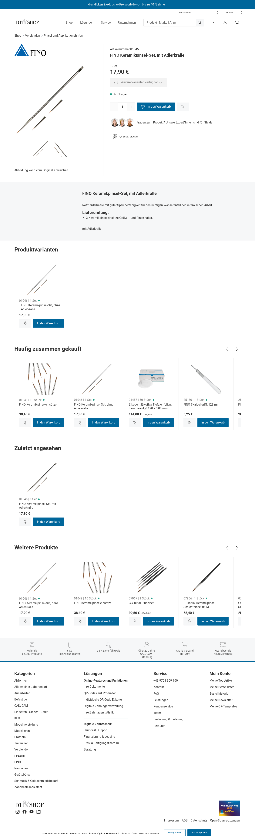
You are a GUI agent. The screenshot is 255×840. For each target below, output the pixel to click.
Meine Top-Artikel (221, 680)
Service (106, 22)
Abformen (21, 680)
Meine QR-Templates (223, 706)
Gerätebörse (22, 774)
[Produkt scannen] (213, 22)
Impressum (171, 820)
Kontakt (158, 687)
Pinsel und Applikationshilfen (63, 35)
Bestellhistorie (219, 693)
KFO (17, 718)
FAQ (156, 693)
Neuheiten (21, 768)
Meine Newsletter (221, 700)
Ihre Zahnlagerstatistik (99, 712)
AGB (185, 820)
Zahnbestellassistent (28, 787)
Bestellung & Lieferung (168, 719)
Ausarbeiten (22, 693)
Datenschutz (198, 820)
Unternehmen (127, 22)
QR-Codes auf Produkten (100, 693)
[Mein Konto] (225, 22)
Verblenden (32, 35)
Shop (69, 22)
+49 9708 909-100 (165, 680)
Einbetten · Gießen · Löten (31, 712)
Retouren (159, 726)
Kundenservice (163, 706)
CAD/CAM (21, 705)
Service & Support (95, 730)
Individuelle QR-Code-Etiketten (103, 699)
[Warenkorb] (238, 22)
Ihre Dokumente (94, 686)
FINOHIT (20, 756)
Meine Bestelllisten (222, 687)
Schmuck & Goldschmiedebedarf (36, 781)
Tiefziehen (21, 743)
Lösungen (86, 22)
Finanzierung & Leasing (99, 736)
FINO (17, 762)
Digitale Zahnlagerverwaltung (103, 706)
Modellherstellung (26, 724)
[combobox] (198, 12)
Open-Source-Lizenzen (225, 820)
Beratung (90, 749)
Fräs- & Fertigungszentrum (101, 743)
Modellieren (22, 731)
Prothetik (20, 737)
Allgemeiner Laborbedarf (30, 687)
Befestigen (21, 699)
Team (157, 713)
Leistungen (160, 700)
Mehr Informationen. (149, 833)
